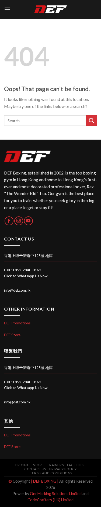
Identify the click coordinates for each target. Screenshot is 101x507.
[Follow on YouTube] (28, 220)
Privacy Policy (63, 469)
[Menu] (7, 9)
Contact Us (35, 469)
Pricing (22, 465)
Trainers (55, 465)
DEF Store (12, 335)
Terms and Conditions (51, 473)
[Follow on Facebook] (9, 220)
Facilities (75, 465)
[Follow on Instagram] (18, 220)
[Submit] (91, 120)
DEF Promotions (17, 323)
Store (38, 465)
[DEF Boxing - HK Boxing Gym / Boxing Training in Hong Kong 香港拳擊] (50, 9)
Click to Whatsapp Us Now (25, 276)
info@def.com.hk (17, 290)
